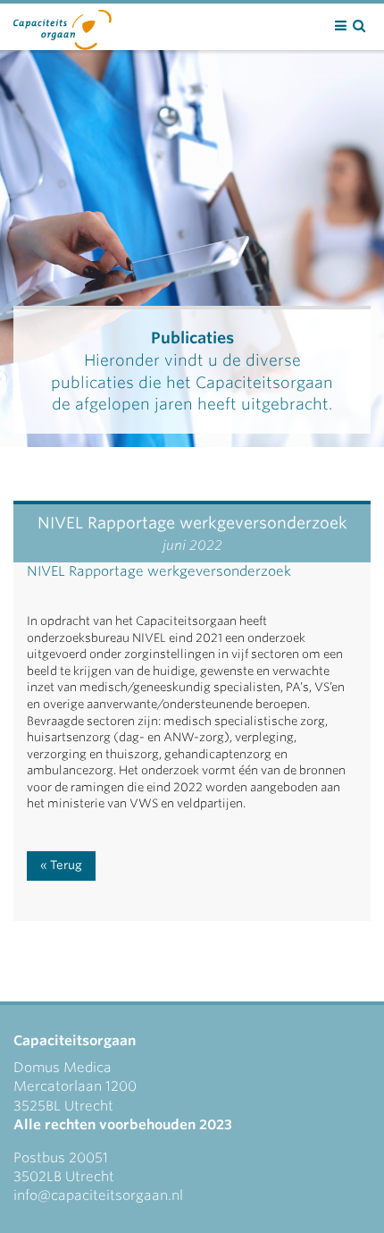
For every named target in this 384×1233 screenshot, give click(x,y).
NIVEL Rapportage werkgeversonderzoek (159, 571)
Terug (66, 865)
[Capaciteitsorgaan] (62, 26)
